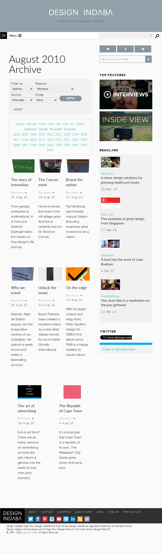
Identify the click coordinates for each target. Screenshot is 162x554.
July (72, 124)
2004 (50, 145)
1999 (84, 145)
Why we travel (18, 290)
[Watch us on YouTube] (59, 519)
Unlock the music (47, 290)
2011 (67, 140)
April (51, 124)
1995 (50, 150)
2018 (84, 134)
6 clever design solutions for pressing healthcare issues (122, 180)
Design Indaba (30, 532)
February (32, 124)
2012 (58, 140)
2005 (41, 145)
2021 (58, 134)
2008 (16, 145)
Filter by (17, 83)
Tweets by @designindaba (118, 349)
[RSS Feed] (80, 519)
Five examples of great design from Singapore (122, 221)
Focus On (107, 214)
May (58, 124)
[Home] (81, 13)
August (80, 124)
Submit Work (83, 512)
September (30, 129)
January (20, 124)
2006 (33, 145)
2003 (58, 145)
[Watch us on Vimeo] (66, 519)
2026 (16, 134)
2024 (33, 134)
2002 (67, 145)
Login (100, 512)
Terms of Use (131, 512)
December (70, 129)
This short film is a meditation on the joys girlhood (125, 302)
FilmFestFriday (110, 296)
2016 (25, 140)
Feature (40, 83)
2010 (75, 140)
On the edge (76, 287)
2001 (75, 145)
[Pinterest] (44, 519)
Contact (47, 512)
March (43, 124)
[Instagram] (51, 519)
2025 (25, 134)
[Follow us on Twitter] (108, 48)
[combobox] (126, 35)
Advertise (63, 512)
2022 (50, 134)
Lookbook (107, 255)
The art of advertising (27, 408)
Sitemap (113, 512)
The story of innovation (21, 182)
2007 (25, 145)
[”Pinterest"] (143, 48)
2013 (50, 140)
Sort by (16, 94)
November (56, 129)
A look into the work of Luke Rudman (122, 261)
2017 (16, 140)
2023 (41, 134)
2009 (84, 140)
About (32, 512)
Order (39, 94)
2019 (75, 134)
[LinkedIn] (73, 519)
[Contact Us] (87, 519)
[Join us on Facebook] (125, 48)
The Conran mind (48, 182)
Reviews (17, 192)
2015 (33, 140)
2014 (41, 140)
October (43, 129)
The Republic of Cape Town (70, 408)
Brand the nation (74, 182)
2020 (67, 134)
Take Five (107, 173)
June (65, 124)
